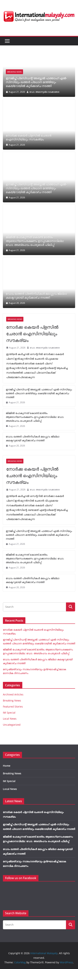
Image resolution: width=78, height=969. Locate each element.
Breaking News (14, 71)
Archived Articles (13, 694)
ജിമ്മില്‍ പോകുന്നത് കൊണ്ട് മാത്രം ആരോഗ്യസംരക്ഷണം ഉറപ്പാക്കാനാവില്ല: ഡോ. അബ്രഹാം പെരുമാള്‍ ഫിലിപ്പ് (35, 241)
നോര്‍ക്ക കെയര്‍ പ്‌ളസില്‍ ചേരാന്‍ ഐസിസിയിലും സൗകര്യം (29, 137)
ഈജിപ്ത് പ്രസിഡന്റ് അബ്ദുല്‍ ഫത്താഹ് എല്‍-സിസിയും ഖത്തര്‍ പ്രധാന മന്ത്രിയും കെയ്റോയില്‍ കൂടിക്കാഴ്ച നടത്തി (36, 82)
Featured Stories (13, 706)
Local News (10, 718)
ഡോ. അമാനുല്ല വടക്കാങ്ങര (44, 91)
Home (6, 765)
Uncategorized (11, 724)
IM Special (9, 712)
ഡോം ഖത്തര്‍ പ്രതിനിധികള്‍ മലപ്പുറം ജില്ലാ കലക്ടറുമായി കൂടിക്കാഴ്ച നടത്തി (36, 296)
